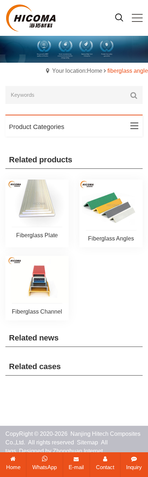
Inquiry (134, 467)
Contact (105, 467)
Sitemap (87, 442)
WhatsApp (44, 467)
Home (13, 467)
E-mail (76, 467)
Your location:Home (77, 71)
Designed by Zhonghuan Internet (61, 451)
